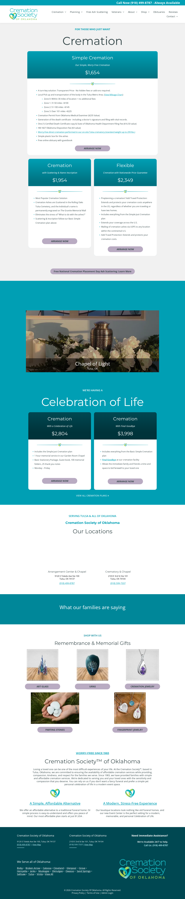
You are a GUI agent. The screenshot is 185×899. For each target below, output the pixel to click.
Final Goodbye (109, 459)
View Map (36, 844)
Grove (82, 868)
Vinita (40, 874)
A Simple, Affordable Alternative (55, 803)
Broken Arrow (33, 868)
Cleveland (58, 868)
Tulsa (31, 874)
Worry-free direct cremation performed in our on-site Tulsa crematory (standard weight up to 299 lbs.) (86, 132)
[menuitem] (59, 12)
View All (49, 874)
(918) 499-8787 (67, 583)
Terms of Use (93, 893)
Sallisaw (21, 874)
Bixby (20, 868)
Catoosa (47, 868)
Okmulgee (57, 871)
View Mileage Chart (114, 94)
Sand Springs (84, 871)
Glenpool (71, 868)
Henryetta (22, 871)
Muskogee (43, 871)
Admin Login (107, 893)
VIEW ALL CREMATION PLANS (91, 495)
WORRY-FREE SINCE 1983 (92, 753)
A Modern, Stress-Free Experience (130, 803)
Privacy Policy (78, 893)
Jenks (33, 871)
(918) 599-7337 (118, 583)
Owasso (70, 871)
